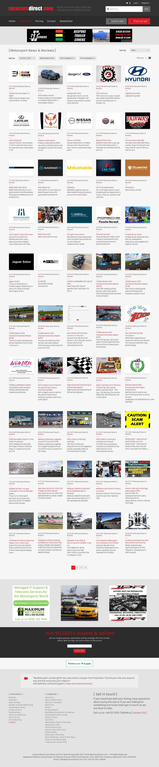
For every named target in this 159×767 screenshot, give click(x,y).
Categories (25, 21)
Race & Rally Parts (53, 700)
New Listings (14, 702)
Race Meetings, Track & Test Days (60, 737)
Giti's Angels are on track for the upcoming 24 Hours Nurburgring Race (49, 387)
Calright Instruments (75, 234)
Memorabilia (51, 732)
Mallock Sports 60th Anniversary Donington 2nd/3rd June (135, 387)
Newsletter (66, 21)
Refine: (12, 58)
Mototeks (71, 187)
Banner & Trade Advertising (21, 705)
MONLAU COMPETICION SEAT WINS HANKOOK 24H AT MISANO (78, 491)
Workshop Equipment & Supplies (59, 712)
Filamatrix (129, 187)
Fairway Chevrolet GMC (134, 140)
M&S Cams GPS (44, 234)
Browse (12, 697)
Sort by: (122, 50)
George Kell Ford (74, 93)
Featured (13, 700)
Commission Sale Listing (56, 715)
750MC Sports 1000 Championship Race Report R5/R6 (20, 335)
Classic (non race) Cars (55, 730)
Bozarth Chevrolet (103, 140)
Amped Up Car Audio (133, 234)
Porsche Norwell (103, 234)
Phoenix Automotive (46, 140)
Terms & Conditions (17, 715)
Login (135, 3)
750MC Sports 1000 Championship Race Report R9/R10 (107, 283)
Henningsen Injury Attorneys (21, 234)
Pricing (39, 21)
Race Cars (49, 697)
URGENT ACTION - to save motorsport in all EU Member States (21, 491)
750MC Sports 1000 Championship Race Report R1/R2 (107, 334)
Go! (146, 9)
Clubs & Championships (55, 739)
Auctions (49, 720)
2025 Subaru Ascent (46, 95)
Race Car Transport (53, 702)
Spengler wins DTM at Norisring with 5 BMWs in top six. (79, 543)
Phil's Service (101, 93)
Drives (48, 707)
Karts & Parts (51, 717)
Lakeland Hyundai (132, 93)
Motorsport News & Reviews (58, 722)
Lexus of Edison (15, 140)
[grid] (150, 58)
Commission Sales (17, 707)
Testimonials (14, 712)
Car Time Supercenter (105, 187)
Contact (51, 21)
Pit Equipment (51, 710)
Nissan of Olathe (74, 140)
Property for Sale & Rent (56, 742)
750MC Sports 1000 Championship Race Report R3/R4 (49, 335)
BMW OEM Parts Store (18, 187)
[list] (146, 58)
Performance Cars (53, 727)
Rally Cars (49, 705)
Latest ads (117, 21)
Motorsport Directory (54, 735)
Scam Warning (15, 720)
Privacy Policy (15, 710)
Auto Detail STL (44, 187)
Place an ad (140, 21)
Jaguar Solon (14, 281)
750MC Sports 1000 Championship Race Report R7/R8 (136, 283)
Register (145, 3)
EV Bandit (42, 281)
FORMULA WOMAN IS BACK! (20, 385)
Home (12, 21)
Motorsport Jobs (52, 725)
